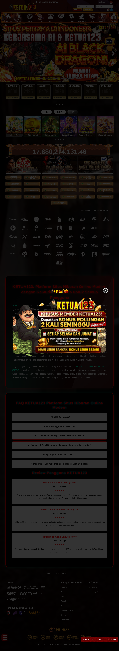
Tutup (105, 290)
